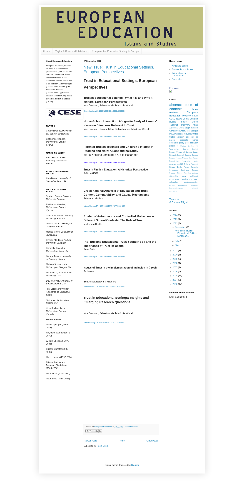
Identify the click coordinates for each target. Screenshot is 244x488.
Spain (195, 115)
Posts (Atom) (103, 446)
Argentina (173, 128)
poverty (172, 185)
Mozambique (192, 131)
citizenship (173, 176)
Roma (186, 167)
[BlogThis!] (90, 431)
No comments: (131, 427)
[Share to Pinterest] (100, 431)
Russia (172, 122)
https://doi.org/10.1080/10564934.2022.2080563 (104, 180)
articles (195, 173)
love (190, 179)
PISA (171, 134)
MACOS (180, 164)
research (194, 185)
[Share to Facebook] (97, 431)
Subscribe (177, 79)
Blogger (135, 465)
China (186, 119)
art (187, 137)
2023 (175, 219)
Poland (187, 164)
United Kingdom (184, 173)
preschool (173, 146)
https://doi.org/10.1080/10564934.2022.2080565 (104, 323)
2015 (175, 275)
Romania (194, 167)
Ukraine (186, 115)
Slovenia (188, 134)
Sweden (172, 173)
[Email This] (86, 431)
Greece (185, 158)
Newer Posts (90, 441)
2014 (175, 280)
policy (181, 143)
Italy (190, 158)
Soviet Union (189, 122)
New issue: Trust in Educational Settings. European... (186, 233)
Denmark (180, 155)
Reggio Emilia (175, 167)
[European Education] (170, 92)
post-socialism (191, 143)
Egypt (187, 128)
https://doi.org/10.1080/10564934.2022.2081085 (104, 206)
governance (174, 179)
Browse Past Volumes (182, 69)
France (179, 158)
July (177, 241)
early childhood (190, 176)
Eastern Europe (191, 155)
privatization (183, 185)
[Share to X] (93, 431)
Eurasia (194, 128)
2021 (175, 250)
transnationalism (176, 188)
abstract (175, 105)
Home (46, 51)
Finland (172, 158)
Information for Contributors (179, 74)
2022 (175, 223)
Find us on (173, 88)
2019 (175, 259)
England (194, 119)
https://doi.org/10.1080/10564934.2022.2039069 (104, 231)
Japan (195, 158)
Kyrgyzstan (186, 161)
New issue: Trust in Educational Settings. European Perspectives (119, 69)
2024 (175, 215)
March (178, 245)
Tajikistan (173, 125)
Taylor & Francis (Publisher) (71, 51)
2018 (175, 263)
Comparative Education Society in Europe (115, 51)
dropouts (184, 140)
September (180, 227)
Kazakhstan (174, 161)
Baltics (183, 146)
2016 (175, 271)
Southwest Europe (189, 170)
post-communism (191, 182)
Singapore (173, 170)
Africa (195, 125)
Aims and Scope (180, 66)
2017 (175, 267)
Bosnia (185, 149)
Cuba (181, 128)
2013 (175, 284)
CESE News (175, 119)
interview (185, 125)
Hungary (182, 131)
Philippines (178, 134)
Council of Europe (184, 152)
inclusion (184, 179)
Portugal (194, 164)
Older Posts (152, 441)
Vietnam (180, 137)
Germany (173, 131)
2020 (175, 254)
